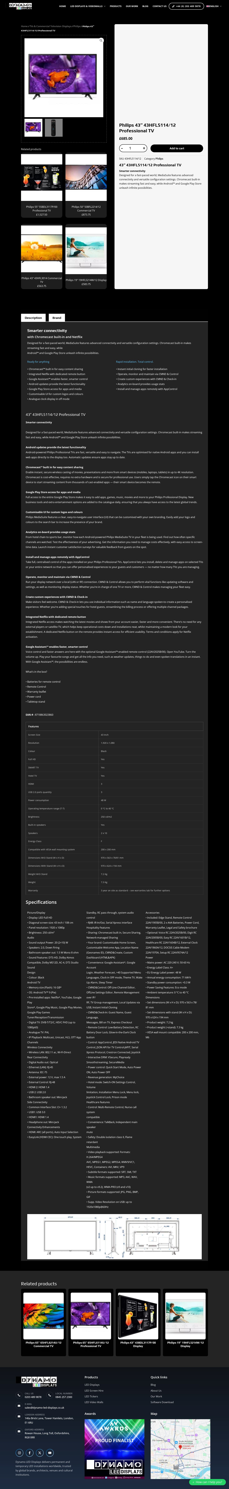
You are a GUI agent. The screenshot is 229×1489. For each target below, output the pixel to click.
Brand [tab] (56, 317)
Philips (77, 26)
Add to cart (177, 148)
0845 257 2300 (63, 1397)
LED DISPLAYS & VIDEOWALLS (86, 6)
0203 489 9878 (33, 1397)
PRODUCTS (116, 6)
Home (62, 6)
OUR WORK (132, 6)
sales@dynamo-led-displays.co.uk (44, 1407)
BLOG (145, 6)
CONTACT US (160, 6)
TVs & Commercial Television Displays (50, 26)
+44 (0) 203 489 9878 (188, 6)
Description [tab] (33, 317)
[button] (104, 6)
